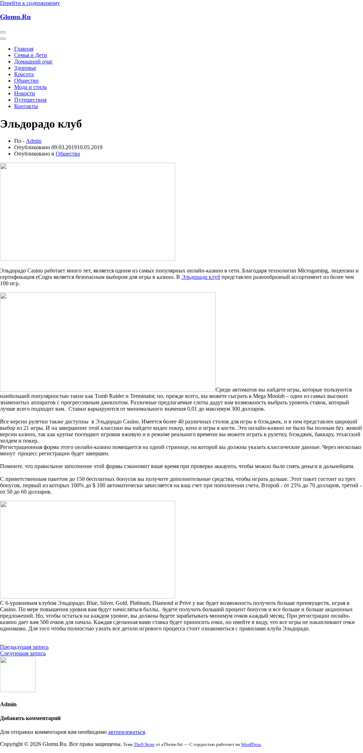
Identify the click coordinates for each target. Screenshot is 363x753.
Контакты (26, 106)
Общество (26, 81)
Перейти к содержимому (30, 3)
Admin (33, 141)
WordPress (251, 744)
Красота (24, 74)
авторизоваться (126, 732)
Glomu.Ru (15, 17)
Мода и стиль (30, 87)
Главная (23, 49)
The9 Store (144, 744)
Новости (24, 93)
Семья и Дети (30, 55)
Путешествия (30, 100)
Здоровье (25, 68)
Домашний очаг (33, 61)
